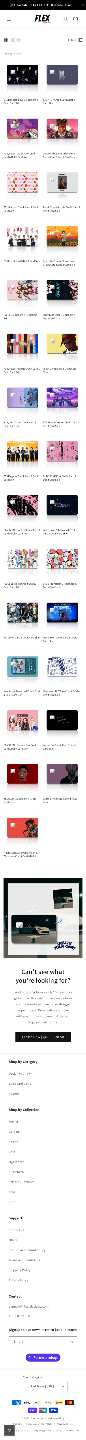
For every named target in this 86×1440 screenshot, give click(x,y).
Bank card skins (20, 1084)
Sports (13, 1142)
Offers (13, 1240)
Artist (13, 1192)
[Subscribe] (72, 1341)
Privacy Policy (18, 1280)
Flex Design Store (41, 1418)
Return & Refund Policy (39, 1423)
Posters (14, 1094)
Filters (72, 40)
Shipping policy (42, 1430)
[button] (9, 19)
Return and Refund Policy (27, 1250)
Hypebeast (16, 1162)
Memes (14, 1122)
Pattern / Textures (21, 1182)
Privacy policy (64, 1423)
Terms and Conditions (24, 1260)
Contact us (16, 1230)
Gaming (14, 1132)
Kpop (12, 1202)
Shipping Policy (20, 1270)
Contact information (67, 1430)
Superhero (16, 1172)
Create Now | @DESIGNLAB (43, 1037)
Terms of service (20, 1430)
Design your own (21, 1074)
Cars (12, 1152)
